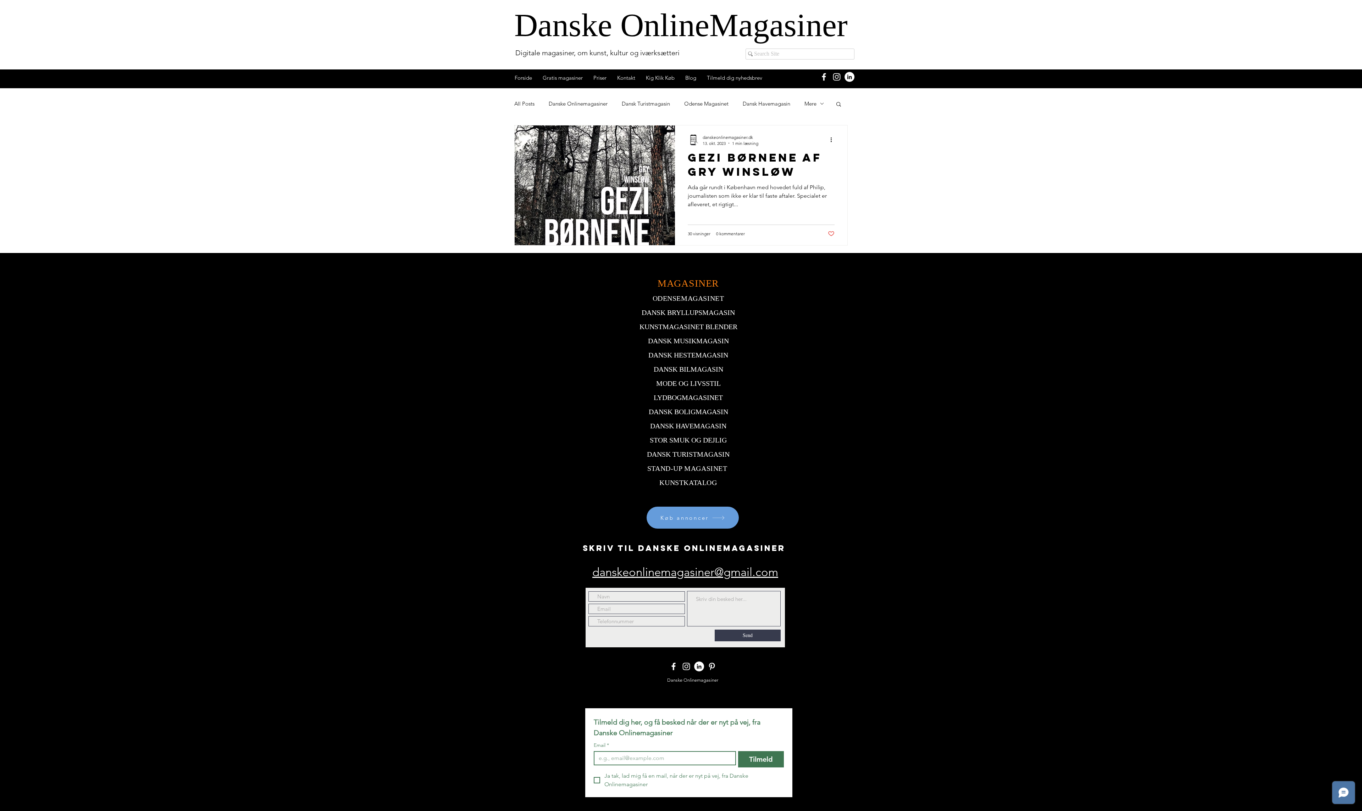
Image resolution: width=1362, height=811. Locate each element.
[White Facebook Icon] (824, 77)
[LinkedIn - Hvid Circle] (849, 77)
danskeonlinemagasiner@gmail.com (685, 572)
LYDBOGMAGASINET (688, 397)
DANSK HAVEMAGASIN (688, 426)
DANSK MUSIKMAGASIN (688, 341)
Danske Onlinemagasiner (578, 103)
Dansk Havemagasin (766, 103)
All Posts (524, 103)
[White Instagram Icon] (837, 77)
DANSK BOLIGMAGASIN (688, 412)
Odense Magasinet (706, 103)
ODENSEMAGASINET (688, 298)
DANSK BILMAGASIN (688, 369)
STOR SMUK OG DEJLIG (688, 440)
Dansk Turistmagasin (646, 103)
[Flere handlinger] (833, 140)
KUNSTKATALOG (688, 482)
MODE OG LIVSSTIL (688, 383)
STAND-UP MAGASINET (687, 468)
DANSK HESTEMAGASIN (688, 355)
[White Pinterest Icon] (712, 666)
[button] (838, 104)
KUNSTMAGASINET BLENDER (688, 327)
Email (601, 745)
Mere (810, 103)
